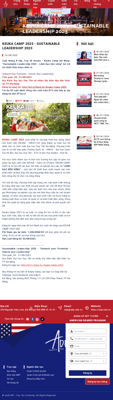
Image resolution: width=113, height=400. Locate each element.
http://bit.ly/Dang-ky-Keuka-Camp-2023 (44, 87)
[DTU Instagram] (37, 319)
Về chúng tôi (13, 383)
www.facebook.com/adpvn (26, 275)
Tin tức (10, 379)
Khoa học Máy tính (36, 379)
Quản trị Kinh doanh (36, 371)
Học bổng (11, 371)
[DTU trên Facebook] (32, 319)
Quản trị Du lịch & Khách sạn (40, 375)
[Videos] (27, 319)
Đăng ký (87, 373)
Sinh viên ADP (13, 375)
